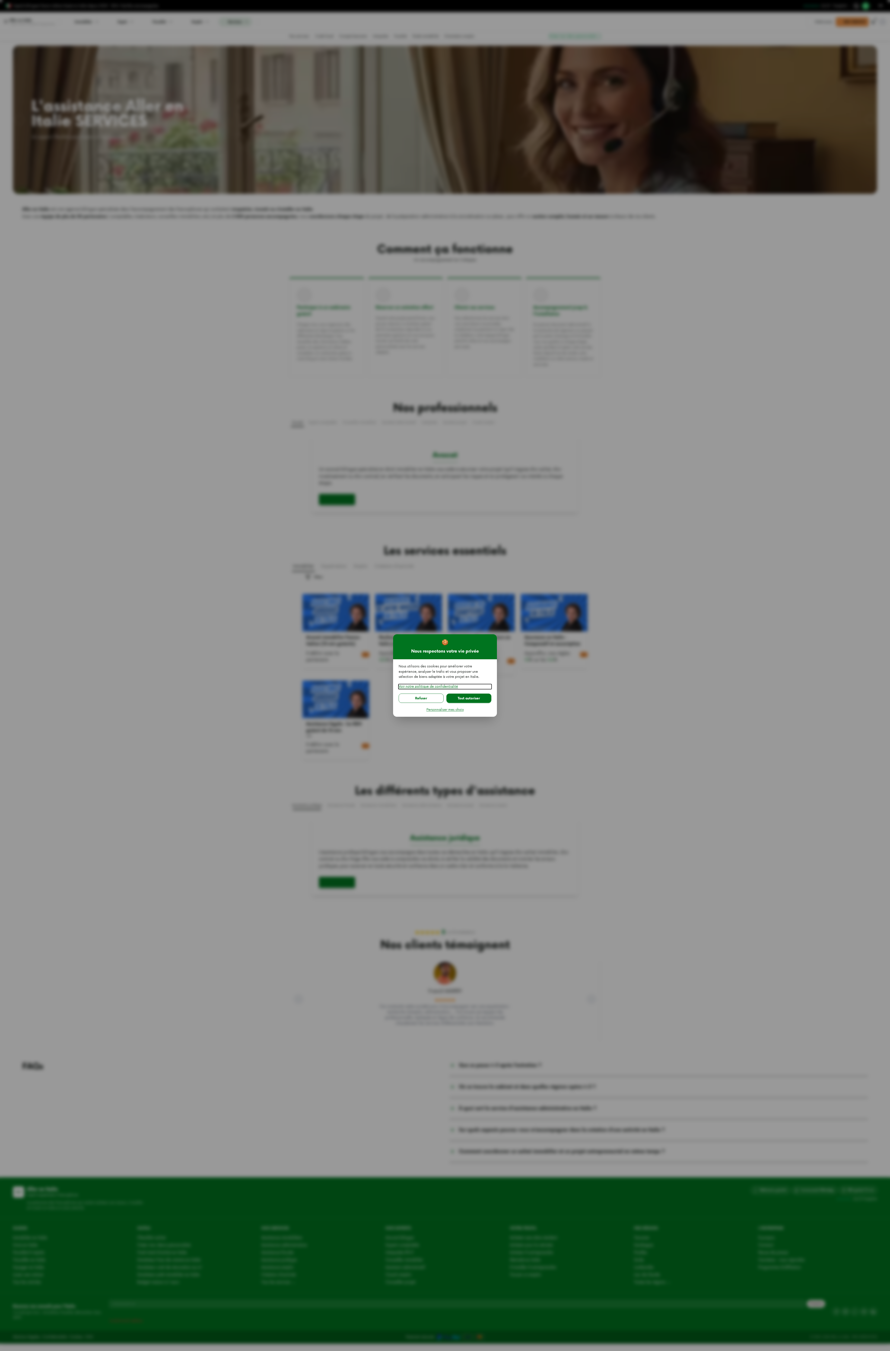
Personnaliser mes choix (445, 710)
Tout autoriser (469, 698)
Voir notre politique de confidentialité (428, 686)
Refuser (421, 698)
